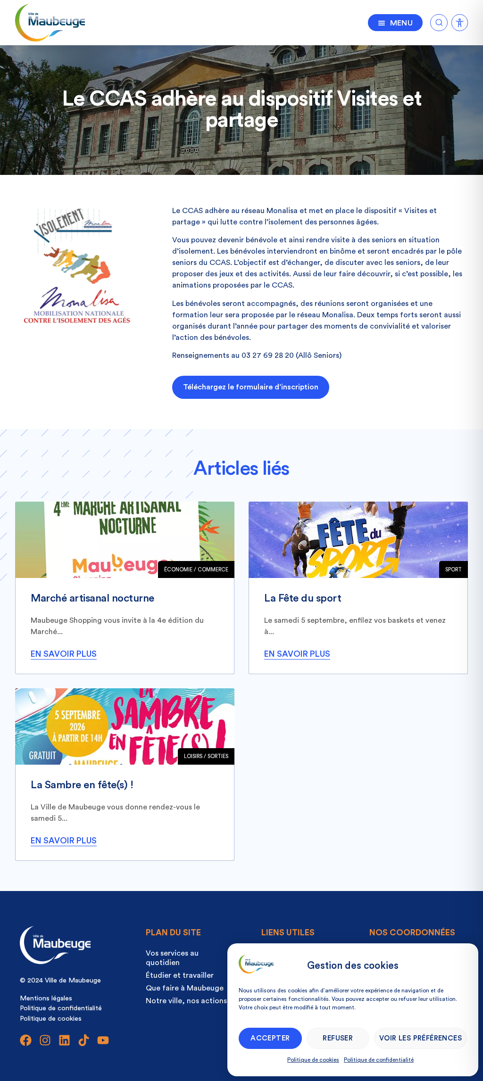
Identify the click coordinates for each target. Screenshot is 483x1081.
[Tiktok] (84, 1040)
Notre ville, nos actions (186, 1001)
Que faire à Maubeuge (185, 988)
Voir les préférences (420, 1038)
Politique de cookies (313, 1060)
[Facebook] (26, 1040)
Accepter (270, 1038)
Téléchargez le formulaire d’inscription (250, 387)
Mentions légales (46, 998)
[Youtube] (103, 1040)
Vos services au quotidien (172, 957)
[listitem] (124, 588)
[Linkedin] (64, 1040)
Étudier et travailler (180, 975)
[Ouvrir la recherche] (439, 21)
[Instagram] (45, 1040)
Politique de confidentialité (379, 1060)
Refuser (338, 1038)
